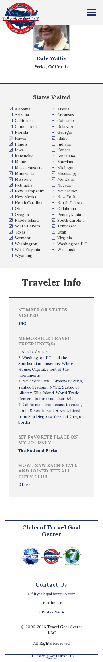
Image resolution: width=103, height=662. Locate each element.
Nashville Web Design (51, 656)
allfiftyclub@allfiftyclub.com (52, 594)
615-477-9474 (51, 612)
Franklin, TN (52, 602)
